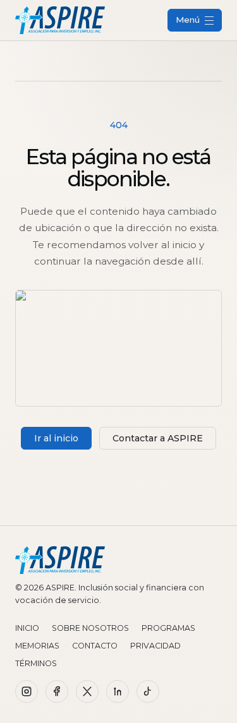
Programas (168, 628)
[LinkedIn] (117, 691)
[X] (87, 691)
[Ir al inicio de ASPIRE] (60, 20)
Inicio (27, 628)
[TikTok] (148, 691)
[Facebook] (57, 691)
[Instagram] (26, 691)
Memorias (37, 645)
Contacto (95, 645)
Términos (36, 663)
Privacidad (155, 645)
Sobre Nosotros (90, 628)
